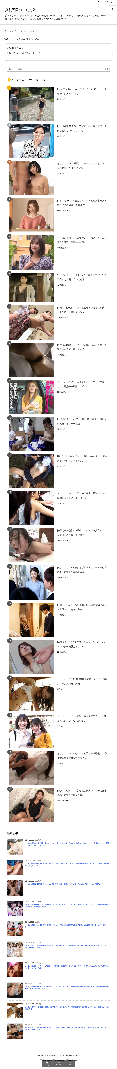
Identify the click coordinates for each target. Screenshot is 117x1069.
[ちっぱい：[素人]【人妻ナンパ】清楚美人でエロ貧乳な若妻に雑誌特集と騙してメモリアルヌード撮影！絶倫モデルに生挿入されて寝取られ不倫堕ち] (31, 252)
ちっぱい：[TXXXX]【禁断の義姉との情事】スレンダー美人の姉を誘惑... (82, 681)
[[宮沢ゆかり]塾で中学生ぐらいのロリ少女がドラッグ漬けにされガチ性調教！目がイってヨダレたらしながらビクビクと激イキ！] (31, 545)
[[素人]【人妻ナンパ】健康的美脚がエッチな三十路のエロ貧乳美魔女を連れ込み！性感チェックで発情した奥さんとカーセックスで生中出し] (31, 805)
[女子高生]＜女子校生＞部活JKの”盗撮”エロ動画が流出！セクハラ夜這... (82, 421)
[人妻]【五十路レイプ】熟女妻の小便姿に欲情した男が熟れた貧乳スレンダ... (82, 310)
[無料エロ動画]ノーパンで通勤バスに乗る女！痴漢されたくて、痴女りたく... (82, 347)
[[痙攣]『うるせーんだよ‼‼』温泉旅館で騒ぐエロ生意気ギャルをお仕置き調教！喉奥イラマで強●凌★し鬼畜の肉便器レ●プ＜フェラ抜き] (31, 619)
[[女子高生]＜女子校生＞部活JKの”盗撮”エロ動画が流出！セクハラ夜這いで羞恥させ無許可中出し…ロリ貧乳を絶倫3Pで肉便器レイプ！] (31, 433)
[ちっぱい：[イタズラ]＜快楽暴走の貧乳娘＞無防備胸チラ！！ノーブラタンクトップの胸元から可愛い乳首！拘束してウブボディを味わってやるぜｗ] (31, 508)
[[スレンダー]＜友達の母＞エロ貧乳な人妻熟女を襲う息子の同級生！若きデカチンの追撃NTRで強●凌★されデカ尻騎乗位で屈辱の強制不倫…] (31, 215)
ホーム (9, 31)
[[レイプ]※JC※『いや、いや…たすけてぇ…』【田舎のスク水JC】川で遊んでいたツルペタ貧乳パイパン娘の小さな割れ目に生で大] (31, 104)
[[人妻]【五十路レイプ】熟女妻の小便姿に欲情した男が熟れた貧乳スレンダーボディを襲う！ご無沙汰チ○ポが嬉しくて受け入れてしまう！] (31, 322)
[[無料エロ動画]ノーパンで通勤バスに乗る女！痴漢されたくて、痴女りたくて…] (31, 359)
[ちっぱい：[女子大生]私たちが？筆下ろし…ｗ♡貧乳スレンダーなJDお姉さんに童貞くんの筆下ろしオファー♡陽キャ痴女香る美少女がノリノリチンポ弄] (31, 731)
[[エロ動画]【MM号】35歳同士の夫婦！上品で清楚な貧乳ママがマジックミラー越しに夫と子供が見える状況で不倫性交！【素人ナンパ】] (31, 141)
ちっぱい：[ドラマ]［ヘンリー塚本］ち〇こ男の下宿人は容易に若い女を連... (82, 277)
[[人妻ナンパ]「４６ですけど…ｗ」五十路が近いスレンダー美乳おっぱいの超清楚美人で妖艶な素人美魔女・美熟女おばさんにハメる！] (31, 656)
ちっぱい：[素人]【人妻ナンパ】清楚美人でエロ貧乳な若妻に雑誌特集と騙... (82, 240)
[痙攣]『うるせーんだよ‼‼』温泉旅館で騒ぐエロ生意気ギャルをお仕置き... (82, 607)
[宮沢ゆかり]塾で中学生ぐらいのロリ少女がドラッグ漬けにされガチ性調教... (82, 532)
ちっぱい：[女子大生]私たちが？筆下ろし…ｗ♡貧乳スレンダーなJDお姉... (81, 718)
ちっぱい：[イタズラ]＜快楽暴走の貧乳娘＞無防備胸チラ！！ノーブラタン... (82, 495)
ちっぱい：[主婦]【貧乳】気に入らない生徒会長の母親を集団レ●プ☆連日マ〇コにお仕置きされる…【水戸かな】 (64, 884)
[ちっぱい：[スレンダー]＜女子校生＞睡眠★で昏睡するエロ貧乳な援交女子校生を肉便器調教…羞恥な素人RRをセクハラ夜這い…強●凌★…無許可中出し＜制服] (31, 768)
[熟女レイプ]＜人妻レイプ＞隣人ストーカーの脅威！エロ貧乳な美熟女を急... (82, 570)
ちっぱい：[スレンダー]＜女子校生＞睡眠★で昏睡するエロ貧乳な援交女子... (82, 755)
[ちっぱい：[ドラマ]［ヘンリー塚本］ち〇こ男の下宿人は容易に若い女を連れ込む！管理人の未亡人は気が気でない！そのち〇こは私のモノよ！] (31, 287)
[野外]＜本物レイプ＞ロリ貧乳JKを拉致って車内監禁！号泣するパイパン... (82, 458)
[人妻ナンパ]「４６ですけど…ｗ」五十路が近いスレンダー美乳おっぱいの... (81, 644)
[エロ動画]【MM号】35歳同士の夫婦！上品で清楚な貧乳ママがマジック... (82, 128)
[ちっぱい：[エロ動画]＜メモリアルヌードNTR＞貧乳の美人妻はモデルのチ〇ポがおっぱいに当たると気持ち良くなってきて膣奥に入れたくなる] (31, 178)
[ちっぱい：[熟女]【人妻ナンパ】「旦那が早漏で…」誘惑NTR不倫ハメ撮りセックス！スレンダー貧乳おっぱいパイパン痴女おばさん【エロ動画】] (31, 396)
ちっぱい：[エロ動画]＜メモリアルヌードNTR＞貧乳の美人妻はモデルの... (82, 165)
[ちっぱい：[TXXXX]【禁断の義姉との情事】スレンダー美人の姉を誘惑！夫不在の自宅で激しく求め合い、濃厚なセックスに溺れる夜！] (31, 694)
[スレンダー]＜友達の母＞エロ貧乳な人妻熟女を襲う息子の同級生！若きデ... (82, 203)
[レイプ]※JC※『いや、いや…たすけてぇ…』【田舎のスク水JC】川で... (82, 91)
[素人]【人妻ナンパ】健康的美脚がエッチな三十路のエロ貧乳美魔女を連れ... (82, 793)
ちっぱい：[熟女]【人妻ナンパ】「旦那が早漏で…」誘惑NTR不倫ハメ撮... (80, 384)
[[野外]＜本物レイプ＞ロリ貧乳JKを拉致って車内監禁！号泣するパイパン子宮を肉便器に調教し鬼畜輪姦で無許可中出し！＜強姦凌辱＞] (31, 471)
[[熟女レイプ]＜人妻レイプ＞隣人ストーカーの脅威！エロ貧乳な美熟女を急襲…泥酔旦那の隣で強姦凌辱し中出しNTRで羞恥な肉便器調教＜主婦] (31, 582)
